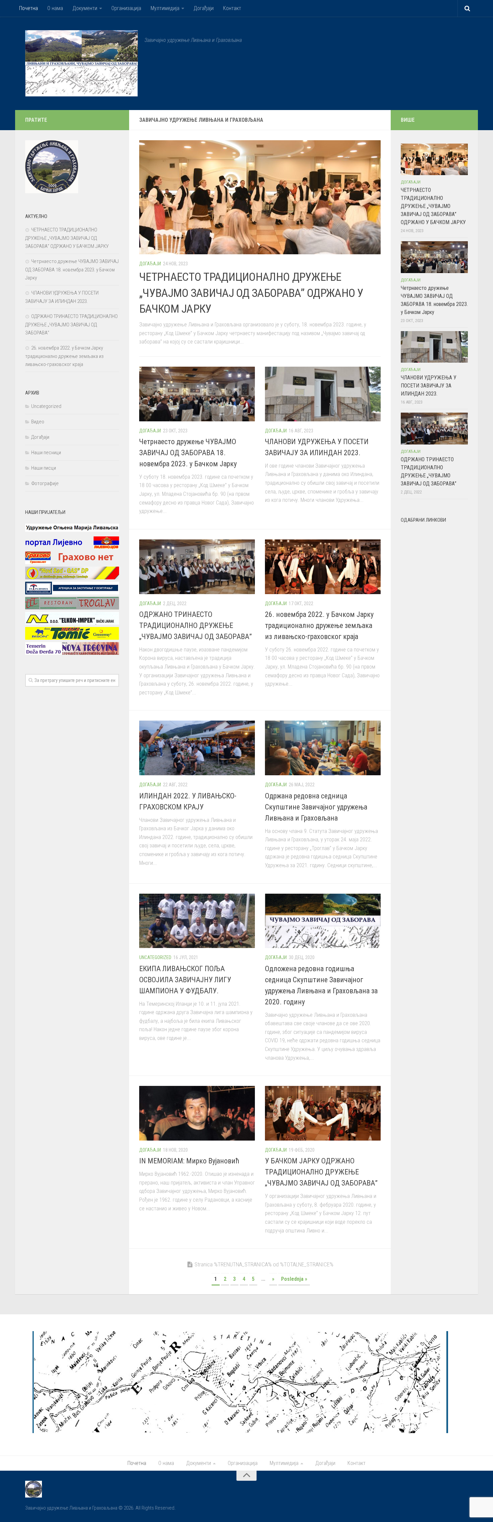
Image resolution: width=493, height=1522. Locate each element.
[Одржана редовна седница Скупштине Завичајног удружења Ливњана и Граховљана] (323, 748)
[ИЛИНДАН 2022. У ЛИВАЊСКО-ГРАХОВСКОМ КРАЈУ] (197, 748)
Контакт (232, 8)
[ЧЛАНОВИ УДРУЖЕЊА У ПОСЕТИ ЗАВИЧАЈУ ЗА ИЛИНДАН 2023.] (323, 394)
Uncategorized (155, 957)
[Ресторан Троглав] (72, 608)
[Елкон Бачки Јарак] (72, 623)
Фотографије (45, 483)
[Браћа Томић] (72, 638)
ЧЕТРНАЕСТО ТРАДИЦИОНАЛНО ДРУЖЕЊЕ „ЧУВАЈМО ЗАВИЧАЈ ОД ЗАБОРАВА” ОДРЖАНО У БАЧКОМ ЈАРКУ (251, 292)
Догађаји (204, 8)
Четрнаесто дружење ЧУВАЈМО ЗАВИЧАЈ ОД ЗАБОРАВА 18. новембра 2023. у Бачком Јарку (188, 452)
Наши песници (46, 453)
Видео (37, 422)
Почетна (28, 8)
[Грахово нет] (72, 563)
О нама (55, 8)
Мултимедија (165, 8)
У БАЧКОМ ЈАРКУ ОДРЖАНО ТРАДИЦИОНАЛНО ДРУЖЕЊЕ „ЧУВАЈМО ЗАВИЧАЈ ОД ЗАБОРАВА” (321, 1172)
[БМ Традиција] (72, 593)
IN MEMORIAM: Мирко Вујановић (189, 1161)
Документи (84, 8)
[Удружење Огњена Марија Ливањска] (72, 532)
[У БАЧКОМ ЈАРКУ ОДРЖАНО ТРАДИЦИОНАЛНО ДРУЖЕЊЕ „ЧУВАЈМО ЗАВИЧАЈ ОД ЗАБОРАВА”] (323, 1113)
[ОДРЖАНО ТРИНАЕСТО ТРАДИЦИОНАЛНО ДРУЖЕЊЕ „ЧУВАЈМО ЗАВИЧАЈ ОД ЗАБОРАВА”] (197, 566)
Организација (126, 8)
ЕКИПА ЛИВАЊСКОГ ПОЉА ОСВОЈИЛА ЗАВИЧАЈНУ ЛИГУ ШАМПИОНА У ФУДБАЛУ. (185, 979)
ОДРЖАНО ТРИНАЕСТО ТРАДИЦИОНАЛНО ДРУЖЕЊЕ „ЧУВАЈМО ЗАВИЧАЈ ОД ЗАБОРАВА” (195, 625)
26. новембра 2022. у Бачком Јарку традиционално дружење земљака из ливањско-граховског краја (319, 625)
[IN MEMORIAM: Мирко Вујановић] (197, 1113)
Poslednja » (294, 1279)
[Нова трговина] (72, 653)
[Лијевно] (72, 547)
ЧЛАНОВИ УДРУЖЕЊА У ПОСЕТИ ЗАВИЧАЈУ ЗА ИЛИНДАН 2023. (428, 385)
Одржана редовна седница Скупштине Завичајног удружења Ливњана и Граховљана (316, 807)
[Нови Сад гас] (72, 578)
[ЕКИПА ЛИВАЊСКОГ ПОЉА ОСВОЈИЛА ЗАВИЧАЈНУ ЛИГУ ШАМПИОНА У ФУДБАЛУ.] (197, 921)
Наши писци (43, 468)
